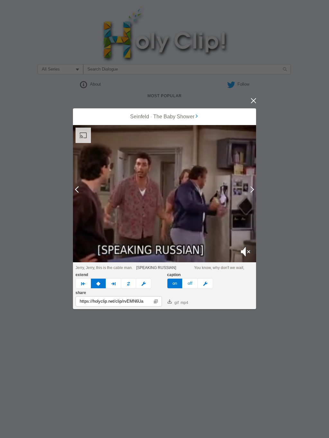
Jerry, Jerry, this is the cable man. (104, 267)
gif (176, 302)
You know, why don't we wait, (219, 267)
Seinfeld (139, 116)
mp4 (184, 302)
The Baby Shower (173, 116)
